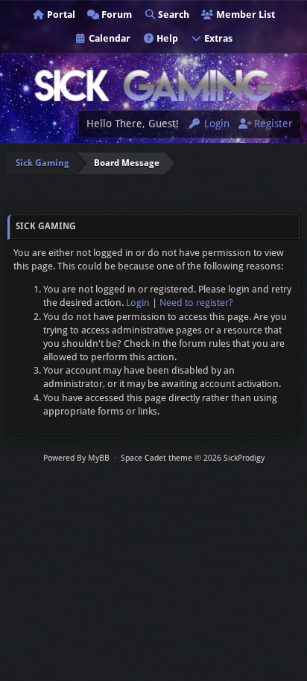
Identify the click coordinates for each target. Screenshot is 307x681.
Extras (217, 38)
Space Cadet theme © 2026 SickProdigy (193, 458)
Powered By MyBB (76, 458)
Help (166, 38)
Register (272, 124)
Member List (244, 14)
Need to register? (196, 302)
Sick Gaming (42, 163)
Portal (60, 14)
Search (172, 14)
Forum (115, 14)
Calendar (108, 38)
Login (215, 124)
